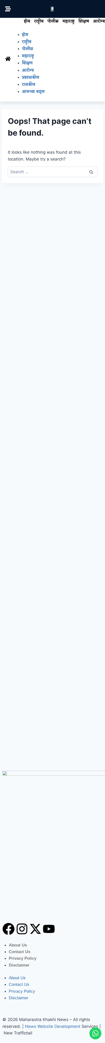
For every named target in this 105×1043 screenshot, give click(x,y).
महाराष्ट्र (68, 21)
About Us (18, 945)
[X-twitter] (35, 929)
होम (27, 21)
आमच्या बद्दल (33, 92)
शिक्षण (83, 21)
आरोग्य (28, 70)
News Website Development (52, 1026)
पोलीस (53, 21)
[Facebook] (8, 929)
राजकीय (28, 84)
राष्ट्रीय (38, 21)
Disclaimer (19, 965)
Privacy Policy (22, 958)
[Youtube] (49, 929)
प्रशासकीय (30, 77)
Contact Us (19, 951)
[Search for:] (52, 171)
